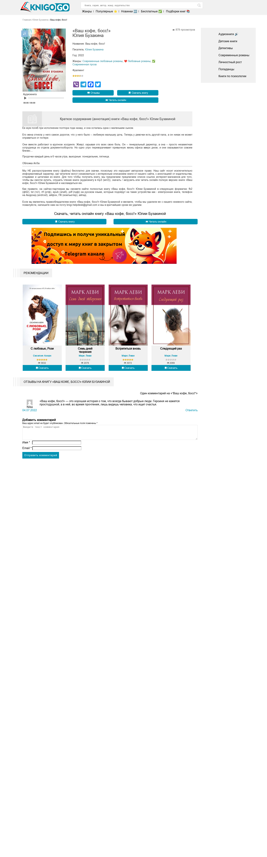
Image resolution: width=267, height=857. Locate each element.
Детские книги (228, 41)
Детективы (226, 48)
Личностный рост (230, 62)
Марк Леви (85, 355)
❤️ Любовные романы (137, 61)
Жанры (87, 11)
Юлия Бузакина (94, 49)
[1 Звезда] (73, 76)
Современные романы (234, 55)
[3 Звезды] (78, 76)
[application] (45, 99)
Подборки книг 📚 (178, 11)
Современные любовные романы (102, 61)
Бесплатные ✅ (151, 11)
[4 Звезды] (80, 76)
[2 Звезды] (76, 76)
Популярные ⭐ (106, 11)
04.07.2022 (29, 410)
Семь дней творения (85, 350)
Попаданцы (226, 69)
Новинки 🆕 (129, 11)
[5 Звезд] (82, 76)
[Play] (25, 98)
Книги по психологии (232, 76)
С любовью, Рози (42, 348)
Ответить (191, 410)
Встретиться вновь (128, 348)
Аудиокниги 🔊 (228, 34)
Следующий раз (171, 348)
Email (27, 448)
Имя (26, 442)
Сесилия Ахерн (42, 355)
